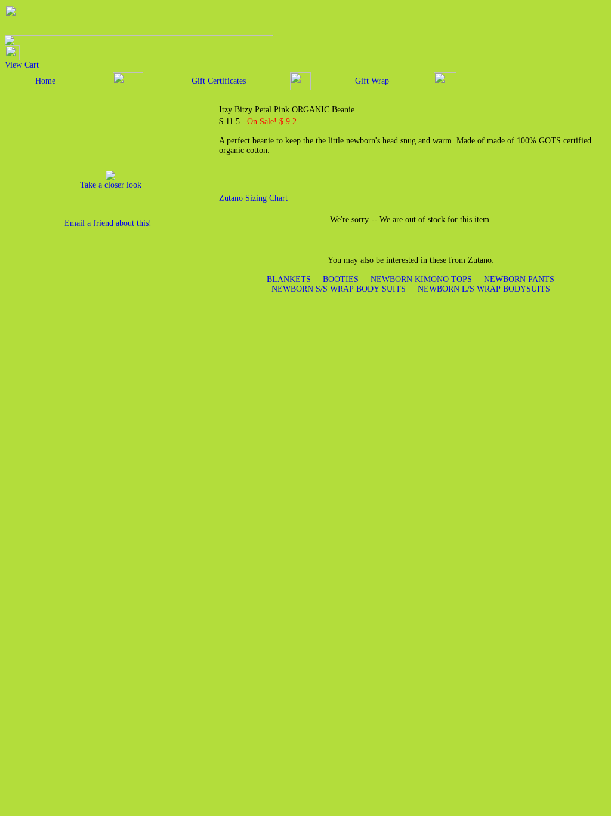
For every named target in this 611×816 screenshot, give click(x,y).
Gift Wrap (372, 80)
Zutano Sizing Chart (253, 198)
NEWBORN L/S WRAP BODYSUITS (484, 288)
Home (45, 80)
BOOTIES (341, 279)
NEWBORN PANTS (519, 279)
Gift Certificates (219, 80)
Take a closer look (110, 184)
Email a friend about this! (108, 223)
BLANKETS (289, 279)
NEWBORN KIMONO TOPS (421, 279)
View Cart (22, 64)
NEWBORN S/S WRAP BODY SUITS (338, 288)
